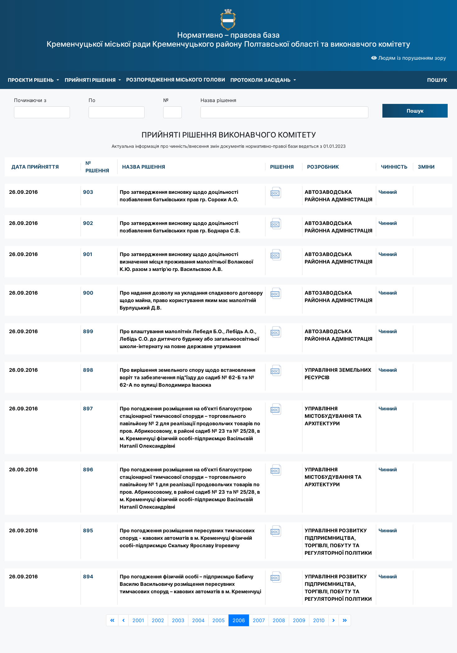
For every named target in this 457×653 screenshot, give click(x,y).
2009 (299, 620)
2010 (319, 620)
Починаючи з (30, 100)
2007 (259, 620)
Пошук (415, 111)
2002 (158, 620)
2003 (178, 620)
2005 (218, 620)
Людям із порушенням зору (411, 58)
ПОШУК (437, 80)
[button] (33, 79)
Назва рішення (218, 100)
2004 (198, 620)
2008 (279, 620)
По (92, 100)
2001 (138, 620)
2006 (239, 620)
